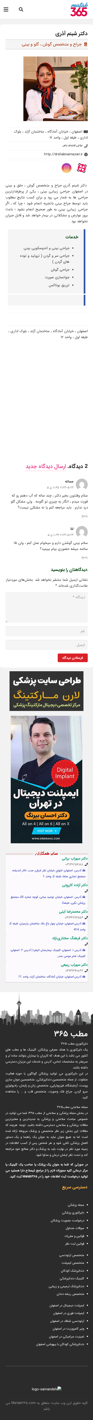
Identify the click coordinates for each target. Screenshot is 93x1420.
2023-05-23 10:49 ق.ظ (60, 535)
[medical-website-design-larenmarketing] (46, 691)
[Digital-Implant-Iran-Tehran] (46, 779)
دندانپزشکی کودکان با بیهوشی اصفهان (60, 1344)
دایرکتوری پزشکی (73, 1212)
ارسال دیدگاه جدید (46, 466)
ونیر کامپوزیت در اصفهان (68, 1328)
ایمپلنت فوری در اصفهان (68, 1313)
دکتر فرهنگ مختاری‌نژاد (70, 938)
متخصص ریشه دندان (70, 1294)
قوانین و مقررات (74, 1236)
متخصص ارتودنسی (71, 1255)
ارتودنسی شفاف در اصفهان (66, 1321)
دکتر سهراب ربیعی (74, 965)
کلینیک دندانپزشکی (72, 1278)
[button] (21, 9)
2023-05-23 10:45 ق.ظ (60, 487)
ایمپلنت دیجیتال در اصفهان (66, 1305)
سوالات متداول (75, 1228)
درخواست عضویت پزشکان (67, 1220)
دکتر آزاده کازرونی (75, 885)
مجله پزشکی (76, 1205)
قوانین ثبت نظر (74, 1243)
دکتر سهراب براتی (75, 858)
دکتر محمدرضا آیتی (73, 912)
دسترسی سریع (75, 1187)
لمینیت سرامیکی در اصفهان (66, 1336)
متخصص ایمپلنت (73, 1262)
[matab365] (74, 9)
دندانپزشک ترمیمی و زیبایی (66, 1286)
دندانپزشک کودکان (72, 1270)
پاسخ (85, 516)
